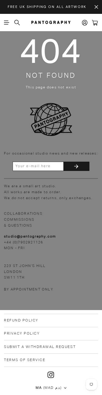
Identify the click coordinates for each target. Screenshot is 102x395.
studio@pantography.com (30, 236)
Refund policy (21, 320)
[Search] (17, 22)
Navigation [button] (6, 22)
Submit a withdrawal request (40, 347)
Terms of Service (24, 360)
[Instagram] (51, 375)
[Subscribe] (76, 166)
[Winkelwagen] (95, 22)
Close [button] (96, 7)
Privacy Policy (22, 333)
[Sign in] (85, 22)
